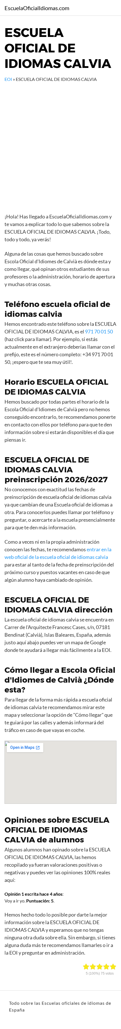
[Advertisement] (60, 146)
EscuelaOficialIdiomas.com (37, 8)
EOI (8, 79)
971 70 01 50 (99, 331)
